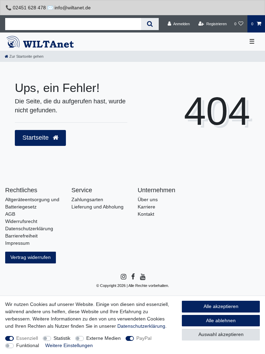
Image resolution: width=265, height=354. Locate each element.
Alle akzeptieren (221, 306)
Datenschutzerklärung (29, 228)
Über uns (148, 199)
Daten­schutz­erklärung (141, 326)
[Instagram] (123, 276)
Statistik (61, 338)
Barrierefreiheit (21, 236)
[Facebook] (132, 276)
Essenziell (27, 338)
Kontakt (146, 214)
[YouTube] (142, 276)
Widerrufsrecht (21, 221)
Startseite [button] (36, 137)
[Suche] (150, 24)
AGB (10, 214)
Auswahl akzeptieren (221, 334)
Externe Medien (103, 338)
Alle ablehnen (221, 320)
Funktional (27, 345)
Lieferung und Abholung (97, 206)
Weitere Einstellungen (69, 345)
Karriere (146, 206)
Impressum (17, 243)
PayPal (143, 338)
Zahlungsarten (87, 199)
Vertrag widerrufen (30, 257)
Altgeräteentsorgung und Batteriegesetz (32, 203)
